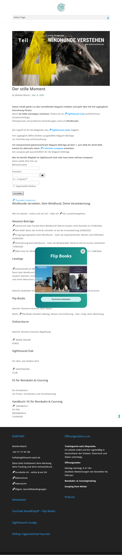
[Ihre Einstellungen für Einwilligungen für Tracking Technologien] (119, 416)
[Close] (82, 251)
